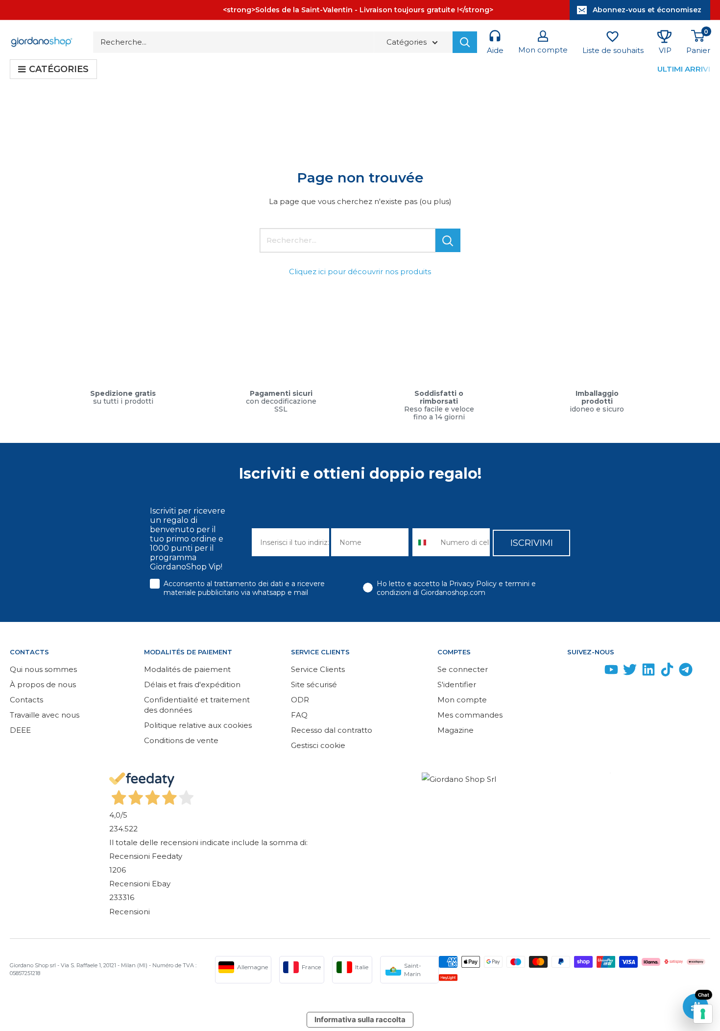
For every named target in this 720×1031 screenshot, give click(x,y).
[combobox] (424, 542)
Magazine (455, 730)
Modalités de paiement (187, 669)
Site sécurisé (314, 684)
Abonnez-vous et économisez (647, 9)
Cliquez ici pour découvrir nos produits (360, 271)
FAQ (299, 715)
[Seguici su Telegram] (686, 672)
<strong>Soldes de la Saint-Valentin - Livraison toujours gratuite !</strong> (358, 9)
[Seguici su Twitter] (630, 672)
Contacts (26, 699)
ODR (300, 699)
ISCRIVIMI (531, 543)
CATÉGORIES (59, 69)
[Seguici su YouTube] (611, 672)
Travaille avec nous (44, 715)
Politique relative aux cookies (198, 725)
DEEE (20, 730)
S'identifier (456, 684)
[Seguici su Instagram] (593, 672)
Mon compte (462, 699)
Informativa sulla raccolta (360, 1019)
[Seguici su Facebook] (574, 672)
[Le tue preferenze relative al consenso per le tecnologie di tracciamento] (703, 1014)
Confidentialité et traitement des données (197, 705)
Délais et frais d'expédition (192, 684)
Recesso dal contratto (331, 730)
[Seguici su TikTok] (667, 672)
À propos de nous (43, 684)
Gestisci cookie (318, 745)
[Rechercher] (465, 42)
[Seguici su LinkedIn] (648, 672)
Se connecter (462, 669)
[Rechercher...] (447, 240)
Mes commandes (470, 715)
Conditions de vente (181, 740)
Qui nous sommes (43, 669)
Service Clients (318, 669)
